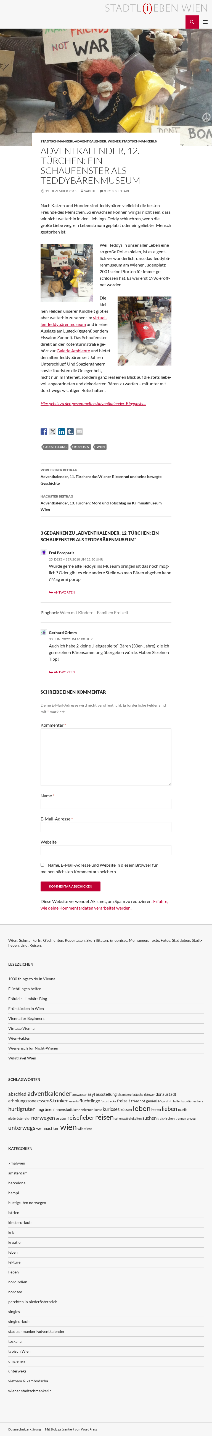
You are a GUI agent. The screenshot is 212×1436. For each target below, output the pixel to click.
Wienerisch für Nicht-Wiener (33, 1048)
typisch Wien (19, 1351)
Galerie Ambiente (73, 350)
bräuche (137, 1094)
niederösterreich (19, 1118)
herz (200, 1101)
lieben (169, 1108)
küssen (126, 1109)
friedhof (138, 1101)
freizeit (123, 1100)
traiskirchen (166, 1118)
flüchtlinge (90, 1100)
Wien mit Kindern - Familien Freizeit (94, 612)
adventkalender (49, 1093)
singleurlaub (19, 1321)
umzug (191, 1118)
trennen (181, 1118)
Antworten (64, 592)
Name (47, 795)
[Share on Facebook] (44, 431)
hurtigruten (22, 1109)
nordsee (15, 1291)
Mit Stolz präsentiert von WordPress (71, 1429)
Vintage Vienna (21, 1028)
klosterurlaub (19, 1222)
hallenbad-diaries (185, 1101)
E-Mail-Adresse (57, 818)
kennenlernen (83, 1110)
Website (49, 841)
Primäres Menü (205, 22)
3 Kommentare (117, 191)
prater (61, 1118)
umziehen (16, 1361)
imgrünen (45, 1109)
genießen (154, 1101)
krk (11, 1232)
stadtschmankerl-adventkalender (73, 141)
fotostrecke (108, 1101)
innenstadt (63, 1109)
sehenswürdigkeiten (128, 1118)
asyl (91, 1094)
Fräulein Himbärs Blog (27, 998)
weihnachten (47, 1128)
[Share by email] (79, 431)
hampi (13, 1192)
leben (141, 1108)
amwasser (79, 1094)
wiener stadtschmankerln (132, 141)
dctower (149, 1094)
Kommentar (53, 724)
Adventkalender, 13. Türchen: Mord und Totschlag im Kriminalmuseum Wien (101, 503)
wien (101, 447)
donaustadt (166, 1094)
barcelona (16, 1182)
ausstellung (56, 447)
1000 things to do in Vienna (31, 978)
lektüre (14, 1262)
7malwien (16, 1163)
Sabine (90, 191)
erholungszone (22, 1100)
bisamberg (125, 1094)
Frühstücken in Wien (26, 1008)
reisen (104, 1117)
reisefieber (80, 1117)
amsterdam (18, 1173)
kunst (98, 1109)
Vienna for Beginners (26, 1018)
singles (14, 1311)
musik (182, 1110)
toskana (15, 1341)
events (74, 1101)
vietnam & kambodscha (28, 1381)
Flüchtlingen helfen (24, 988)
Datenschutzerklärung (24, 1429)
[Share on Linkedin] (61, 431)
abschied (17, 1094)
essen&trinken (52, 1100)
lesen (156, 1109)
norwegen (43, 1117)
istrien (13, 1212)
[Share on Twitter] (52, 431)
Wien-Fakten (19, 1038)
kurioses (81, 447)
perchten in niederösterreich (32, 1301)
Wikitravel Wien (22, 1058)
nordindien (17, 1282)
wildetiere (85, 1129)
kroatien (15, 1242)
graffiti (167, 1101)
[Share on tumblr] (70, 431)
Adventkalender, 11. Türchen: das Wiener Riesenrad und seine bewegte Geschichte (101, 476)
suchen (149, 1118)
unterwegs (21, 1127)
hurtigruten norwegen (27, 1202)
